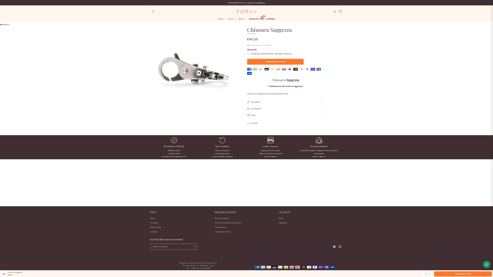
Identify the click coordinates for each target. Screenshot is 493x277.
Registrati (283, 222)
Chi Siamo (154, 222)
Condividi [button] (254, 123)
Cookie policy (220, 227)
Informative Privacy (223, 232)
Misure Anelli (155, 227)
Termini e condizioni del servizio (228, 222)
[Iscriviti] (193, 247)
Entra (281, 218)
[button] (153, 11)
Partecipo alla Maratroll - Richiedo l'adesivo (271, 53)
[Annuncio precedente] (151, 2)
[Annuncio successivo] (342, 2)
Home (152, 218)
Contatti (153, 232)
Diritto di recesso (222, 218)
